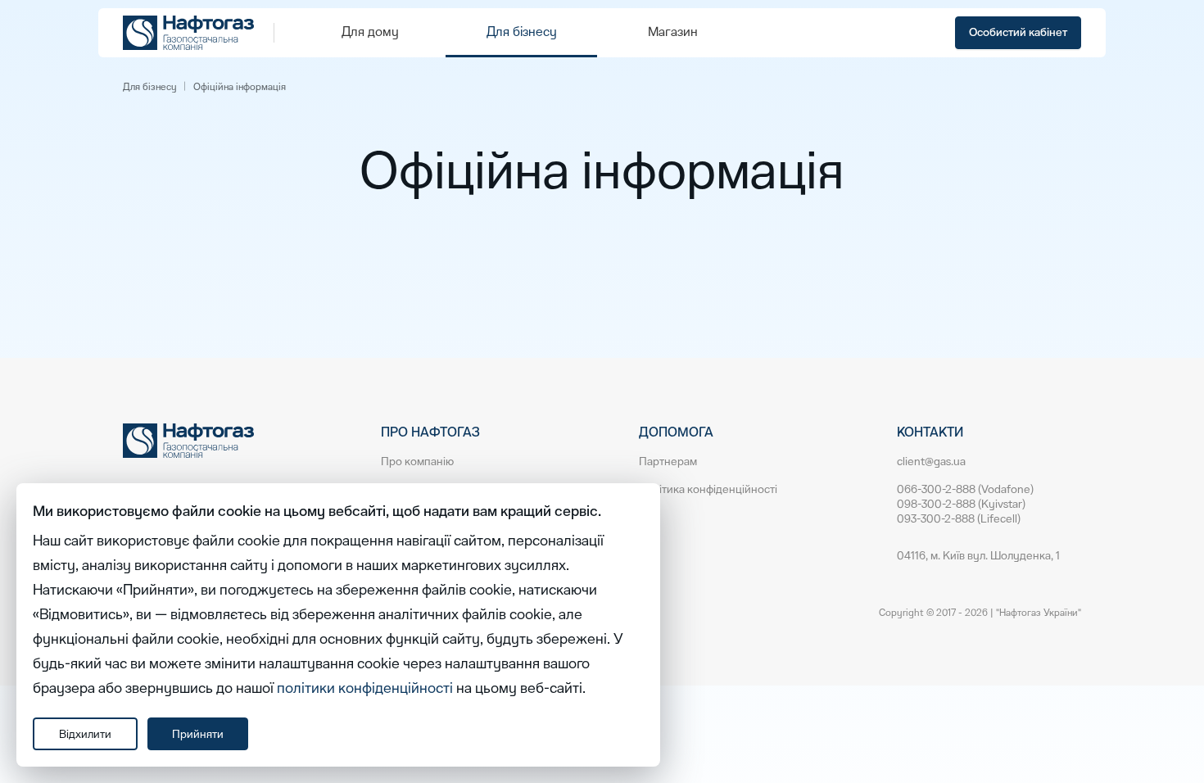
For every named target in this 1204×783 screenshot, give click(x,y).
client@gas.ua (931, 461)
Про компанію (417, 461)
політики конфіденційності (365, 688)
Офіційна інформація (239, 87)
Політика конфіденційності (708, 489)
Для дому (370, 32)
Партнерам (668, 461)
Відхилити (85, 734)
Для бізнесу (522, 32)
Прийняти (198, 734)
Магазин (673, 32)
